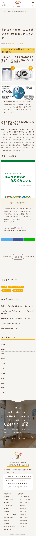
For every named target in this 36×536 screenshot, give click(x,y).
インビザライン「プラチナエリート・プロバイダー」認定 (17, 312)
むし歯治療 (23, 514)
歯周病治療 (23, 508)
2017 (3, 378)
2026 (3, 344)
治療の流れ (7, 497)
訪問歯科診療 (24, 523)
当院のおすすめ (6, 290)
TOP (4, 9)
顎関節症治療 (24, 520)
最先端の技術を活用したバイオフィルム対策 (16, 318)
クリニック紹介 (8, 500)
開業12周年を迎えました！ (10, 328)
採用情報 (7, 523)
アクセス (7, 511)
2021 (3, 368)
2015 (3, 388)
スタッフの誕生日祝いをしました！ (13, 323)
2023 (3, 359)
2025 (3, 349)
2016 (3, 383)
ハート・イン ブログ (11, 9)
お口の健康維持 (24, 497)
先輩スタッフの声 (9, 526)
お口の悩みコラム (9, 517)
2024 (3, 354)
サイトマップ (8, 529)
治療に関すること (18, 290)
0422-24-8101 (18, 424)
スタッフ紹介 (8, 505)
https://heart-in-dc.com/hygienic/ (15, 230)
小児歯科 (22, 505)
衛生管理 (7, 503)
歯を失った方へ (24, 517)
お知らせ (7, 520)
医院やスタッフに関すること (19, 43)
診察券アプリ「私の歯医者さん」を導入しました (17, 306)
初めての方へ (8, 494)
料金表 (6, 508)
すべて (18, 9)
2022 (3, 364)
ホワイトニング (24, 503)
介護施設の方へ (24, 526)
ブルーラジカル (24, 511)
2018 (3, 373)
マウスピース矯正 (25, 500)
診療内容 (20, 494)
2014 (3, 393)
